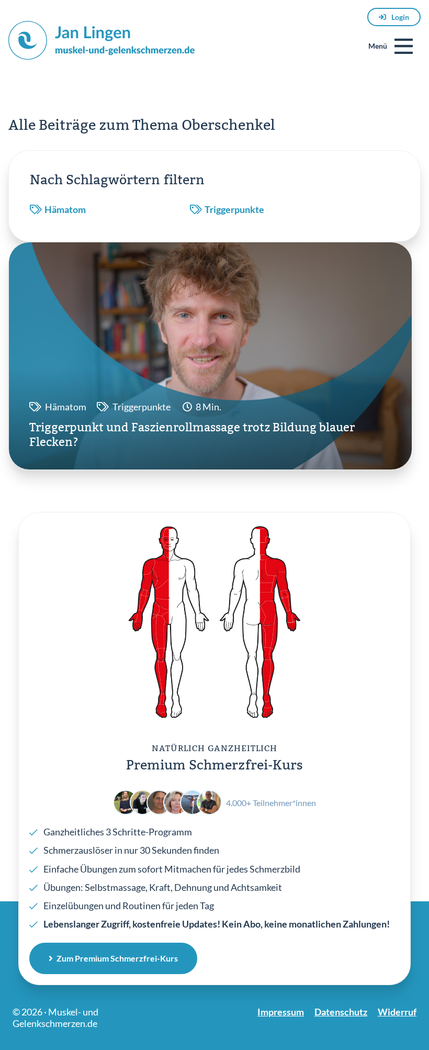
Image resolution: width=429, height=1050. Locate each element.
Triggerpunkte (234, 209)
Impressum (280, 1012)
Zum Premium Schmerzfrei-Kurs (117, 958)
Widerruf (397, 1012)
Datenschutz (340, 1012)
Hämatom (65, 209)
